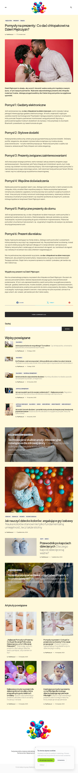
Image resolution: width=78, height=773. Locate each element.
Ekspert (11, 434)
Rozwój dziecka (31, 516)
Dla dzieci (19, 342)
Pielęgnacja (19, 434)
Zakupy (19, 570)
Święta (23, 20)
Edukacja (15, 516)
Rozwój (22, 516)
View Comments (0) (39, 314)
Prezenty (16, 20)
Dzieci (39, 404)
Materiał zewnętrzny (30, 373)
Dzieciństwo (46, 404)
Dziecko (8, 516)
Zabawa (18, 406)
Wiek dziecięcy (66, 404)
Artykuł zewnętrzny (22, 388)
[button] (6, 7)
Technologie (28, 434)
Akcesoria (12, 570)
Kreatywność (56, 404)
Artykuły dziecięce (22, 404)
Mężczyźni (8, 20)
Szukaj (8, 323)
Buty (41, 539)
